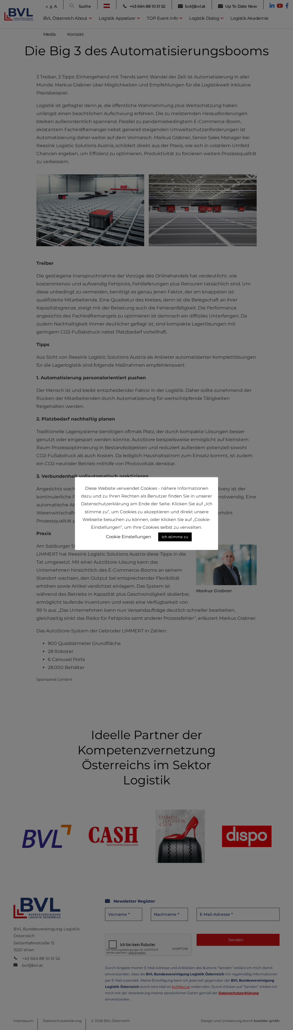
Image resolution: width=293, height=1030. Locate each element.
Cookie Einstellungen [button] (128, 536)
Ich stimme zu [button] (175, 536)
